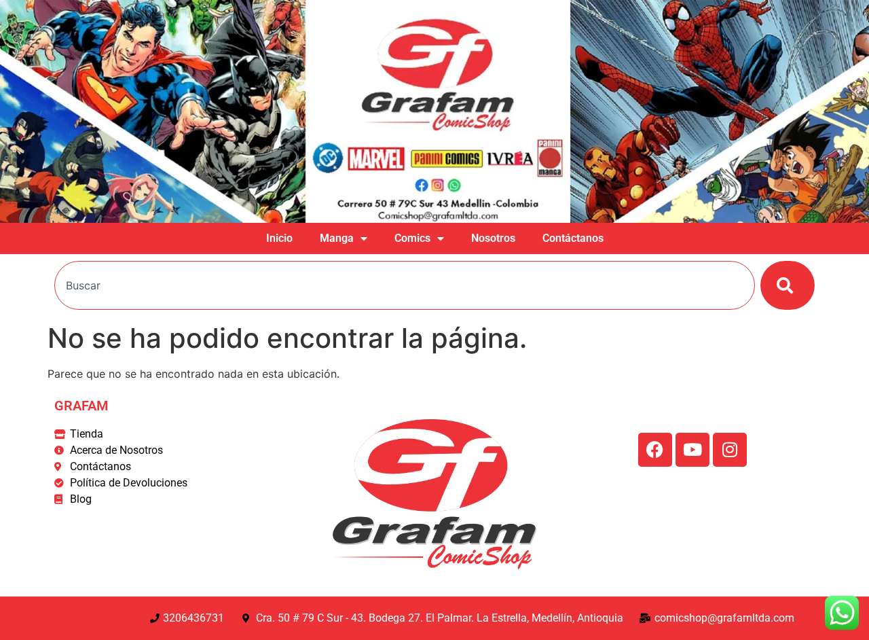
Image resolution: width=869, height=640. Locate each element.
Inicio (279, 238)
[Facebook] (655, 450)
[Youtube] (692, 450)
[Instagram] (730, 450)
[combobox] (404, 285)
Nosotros (493, 238)
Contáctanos (573, 238)
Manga (337, 238)
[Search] (787, 285)
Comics (412, 238)
